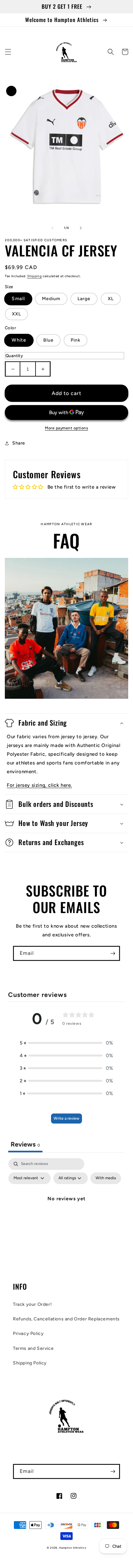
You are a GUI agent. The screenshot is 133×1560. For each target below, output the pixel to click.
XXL (16, 314)
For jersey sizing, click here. (39, 785)
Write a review (66, 1118)
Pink (75, 340)
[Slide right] (81, 228)
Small (18, 299)
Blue (48, 340)
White (19, 340)
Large (83, 298)
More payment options (66, 428)
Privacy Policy (28, 1333)
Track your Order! (32, 1304)
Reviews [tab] (25, 1144)
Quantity (14, 355)
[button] (8, 52)
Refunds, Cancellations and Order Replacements (66, 1319)
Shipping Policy (30, 1363)
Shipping (34, 276)
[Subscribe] (113, 953)
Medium (51, 298)
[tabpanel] (66, 1213)
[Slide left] (52, 228)
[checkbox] (105, 1178)
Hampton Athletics (72, 1547)
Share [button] (18, 443)
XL (111, 298)
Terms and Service (33, 1348)
